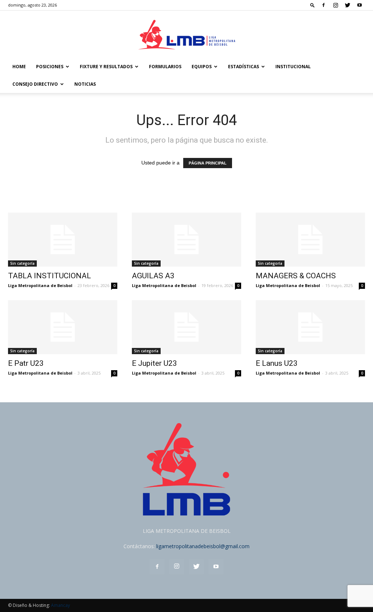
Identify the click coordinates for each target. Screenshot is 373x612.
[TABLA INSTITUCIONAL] (62, 240)
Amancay (60, 605)
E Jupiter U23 (154, 363)
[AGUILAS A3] (186, 240)
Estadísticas (243, 66)
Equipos (202, 66)
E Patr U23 (26, 363)
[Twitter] (347, 5)
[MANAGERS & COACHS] (310, 240)
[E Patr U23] (62, 327)
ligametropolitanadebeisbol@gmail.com (203, 546)
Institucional (293, 66)
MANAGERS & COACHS (296, 275)
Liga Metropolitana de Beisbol (40, 285)
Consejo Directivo (35, 84)
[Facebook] (323, 5)
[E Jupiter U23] (186, 327)
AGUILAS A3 (153, 275)
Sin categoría (22, 263)
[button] (312, 5)
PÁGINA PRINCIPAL (208, 163)
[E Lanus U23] (310, 327)
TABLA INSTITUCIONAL (49, 275)
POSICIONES (49, 66)
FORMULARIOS (165, 66)
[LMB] (186, 34)
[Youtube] (359, 5)
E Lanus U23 (277, 363)
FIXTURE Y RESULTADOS (106, 66)
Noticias (85, 84)
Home (19, 66)
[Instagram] (335, 5)
